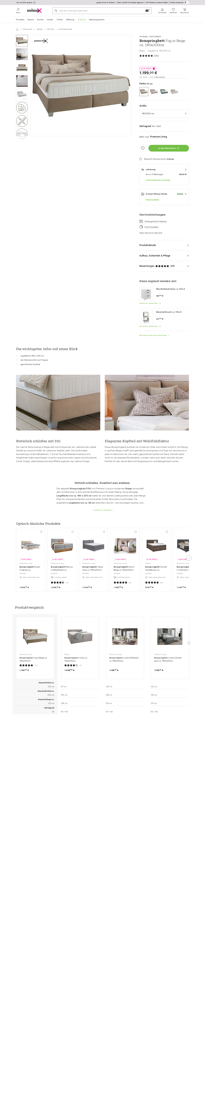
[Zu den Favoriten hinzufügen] (142, 148)
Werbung (70, 19)
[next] (22, 136)
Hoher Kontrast (176, 2)
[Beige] (144, 91)
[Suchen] (56, 10)
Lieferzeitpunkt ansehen (158, 180)
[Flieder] (154, 91)
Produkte (20, 19)
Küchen (40, 19)
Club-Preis (146, 68)
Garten (50, 19)
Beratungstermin (96, 19)
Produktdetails (147, 245)
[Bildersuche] (147, 10)
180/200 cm (148, 113)
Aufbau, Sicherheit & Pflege (154, 255)
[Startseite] (17, 29)
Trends (59, 19)
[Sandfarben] (174, 91)
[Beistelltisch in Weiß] (146, 317)
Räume (31, 19)
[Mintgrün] (164, 91)
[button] (22, 41)
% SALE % (82, 19)
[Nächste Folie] (189, 558)
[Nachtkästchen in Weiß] (146, 294)
